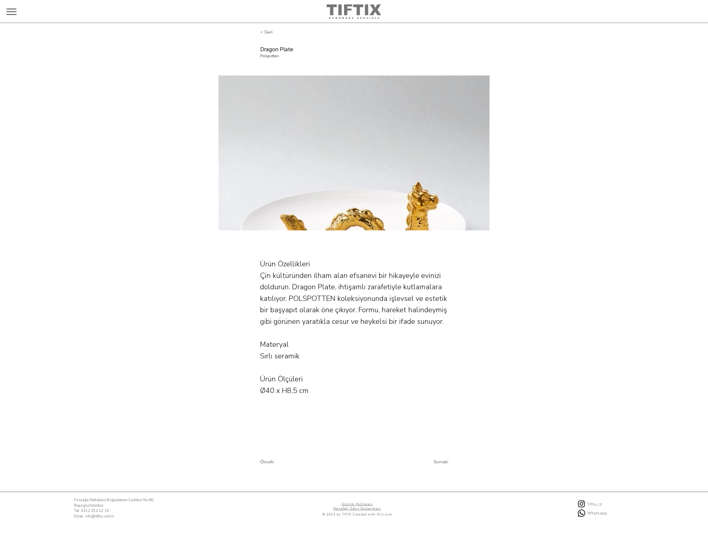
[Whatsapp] (581, 513)
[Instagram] (581, 503)
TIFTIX (353, 10)
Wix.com (384, 514)
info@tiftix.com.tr (99, 516)
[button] (11, 11)
